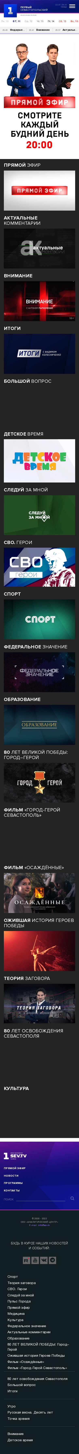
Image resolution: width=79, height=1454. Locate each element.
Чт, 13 (40, 21)
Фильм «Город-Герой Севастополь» (37, 1368)
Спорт (12, 1276)
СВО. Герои (17, 1289)
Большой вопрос (21, 1385)
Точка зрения (18, 1418)
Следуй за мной (20, 1295)
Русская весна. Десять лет (30, 1412)
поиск (9, 1199)
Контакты (12, 1190)
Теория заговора (21, 1283)
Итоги (12, 1391)
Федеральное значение (26, 1326)
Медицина (16, 1313)
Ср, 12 (28, 21)
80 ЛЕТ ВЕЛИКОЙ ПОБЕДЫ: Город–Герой (38, 1347)
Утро (11, 1406)
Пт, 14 (51, 21)
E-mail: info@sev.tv (39, 1225)
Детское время (20, 1440)
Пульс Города (19, 1301)
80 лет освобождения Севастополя (37, 1379)
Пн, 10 (4, 21)
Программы (13, 1183)
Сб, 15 (62, 21)
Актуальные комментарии (28, 1332)
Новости (11, 1175)
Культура (15, 1320)
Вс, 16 (74, 21)
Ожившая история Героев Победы (36, 1355)
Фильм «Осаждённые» (25, 1362)
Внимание (15, 1434)
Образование (18, 1338)
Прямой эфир (15, 1168)
